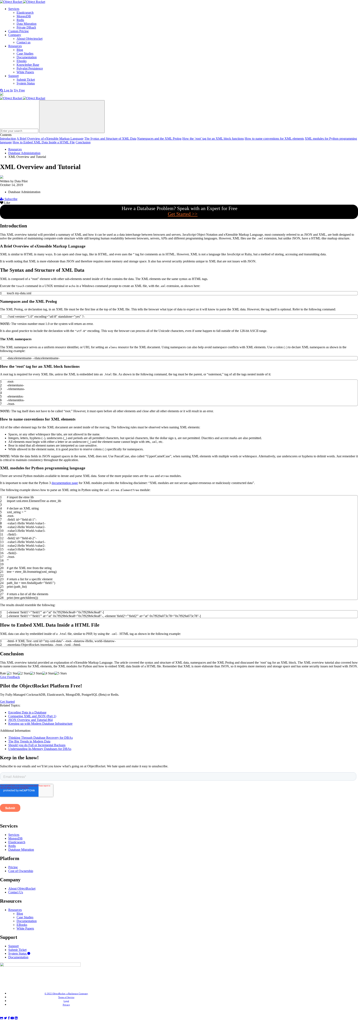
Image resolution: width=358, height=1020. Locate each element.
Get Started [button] (7, 701)
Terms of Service (66, 997)
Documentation (27, 57)
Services (13, 9)
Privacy (66, 1004)
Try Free (19, 90)
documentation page (65, 483)
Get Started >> (183, 214)
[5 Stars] (60, 673)
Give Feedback (10, 677)
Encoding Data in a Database (27, 712)
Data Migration (26, 23)
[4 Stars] (48, 673)
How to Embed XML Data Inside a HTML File (44, 142)
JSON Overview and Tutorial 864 (30, 720)
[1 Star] (12, 673)
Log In (8, 90)
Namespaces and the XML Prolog (159, 138)
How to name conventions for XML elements (274, 138)
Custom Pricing (18, 31)
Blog (20, 50)
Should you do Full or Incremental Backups (36, 745)
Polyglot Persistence (30, 68)
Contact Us (15, 892)
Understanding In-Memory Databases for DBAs (39, 749)
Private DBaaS (26, 27)
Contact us (23, 42)
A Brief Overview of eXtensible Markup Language (50, 138)
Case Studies (25, 53)
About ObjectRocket (21, 888)
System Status (26, 83)
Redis (20, 20)
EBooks (22, 924)
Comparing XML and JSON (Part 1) (32, 716)
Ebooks (22, 61)
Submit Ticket (26, 79)
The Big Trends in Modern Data (29, 741)
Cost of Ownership (20, 871)
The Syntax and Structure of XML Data (110, 138)
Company (14, 35)
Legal (66, 1001)
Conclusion (83, 142)
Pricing (13, 867)
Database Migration (21, 849)
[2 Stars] (24, 673)
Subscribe (10, 199)
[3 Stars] (36, 673)
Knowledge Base (28, 64)
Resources (15, 46)
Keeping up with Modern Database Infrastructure (40, 723)
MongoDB (24, 16)
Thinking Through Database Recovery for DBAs (40, 737)
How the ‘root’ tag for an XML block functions (213, 138)
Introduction (8, 138)
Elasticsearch (25, 12)
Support (13, 76)
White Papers (25, 72)
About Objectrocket (29, 38)
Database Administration (24, 153)
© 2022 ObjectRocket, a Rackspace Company (66, 993)
